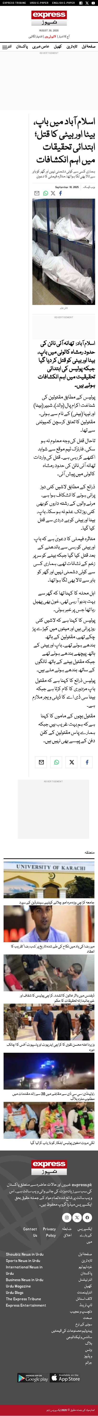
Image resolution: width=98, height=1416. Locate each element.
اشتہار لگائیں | (36, 36)
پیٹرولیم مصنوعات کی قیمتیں (71, 1331)
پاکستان (22, 47)
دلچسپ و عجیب (81, 1312)
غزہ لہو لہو (85, 1267)
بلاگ (88, 1344)
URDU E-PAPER (39, 3)
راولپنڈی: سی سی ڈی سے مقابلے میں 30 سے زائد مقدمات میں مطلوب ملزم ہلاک (53, 1096)
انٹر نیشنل (85, 1280)
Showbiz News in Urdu (25, 1254)
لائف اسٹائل (84, 1299)
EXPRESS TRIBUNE (14, 3)
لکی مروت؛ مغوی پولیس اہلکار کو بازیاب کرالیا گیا (62, 1143)
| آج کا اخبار (62, 36)
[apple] (65, 1379)
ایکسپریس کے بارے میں (85, 1235)
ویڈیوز (88, 1356)
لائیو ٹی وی (50, 36)
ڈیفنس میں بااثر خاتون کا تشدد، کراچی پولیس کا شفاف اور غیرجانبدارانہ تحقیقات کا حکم (57, 998)
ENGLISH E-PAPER (63, 3)
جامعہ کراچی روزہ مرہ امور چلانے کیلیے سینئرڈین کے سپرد (56, 903)
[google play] (32, 1379)
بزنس (88, 1350)
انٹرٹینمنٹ (84, 1293)
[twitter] (71, 762)
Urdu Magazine (18, 1286)
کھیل (58, 47)
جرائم (88, 1363)
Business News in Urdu (24, 1280)
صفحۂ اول (89, 47)
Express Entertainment (26, 1305)
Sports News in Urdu (23, 1261)
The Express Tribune (23, 1299)
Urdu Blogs (14, 1293)
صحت (87, 1318)
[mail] (41, 762)
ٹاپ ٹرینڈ (85, 1305)
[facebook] (87, 762)
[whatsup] (56, 762)
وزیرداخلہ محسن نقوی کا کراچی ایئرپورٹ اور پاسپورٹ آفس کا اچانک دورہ (50, 1047)
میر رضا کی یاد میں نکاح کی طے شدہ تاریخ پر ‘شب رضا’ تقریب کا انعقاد (52, 949)
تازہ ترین (72, 47)
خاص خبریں (40, 47)
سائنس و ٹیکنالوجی (79, 1337)
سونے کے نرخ (83, 1324)
